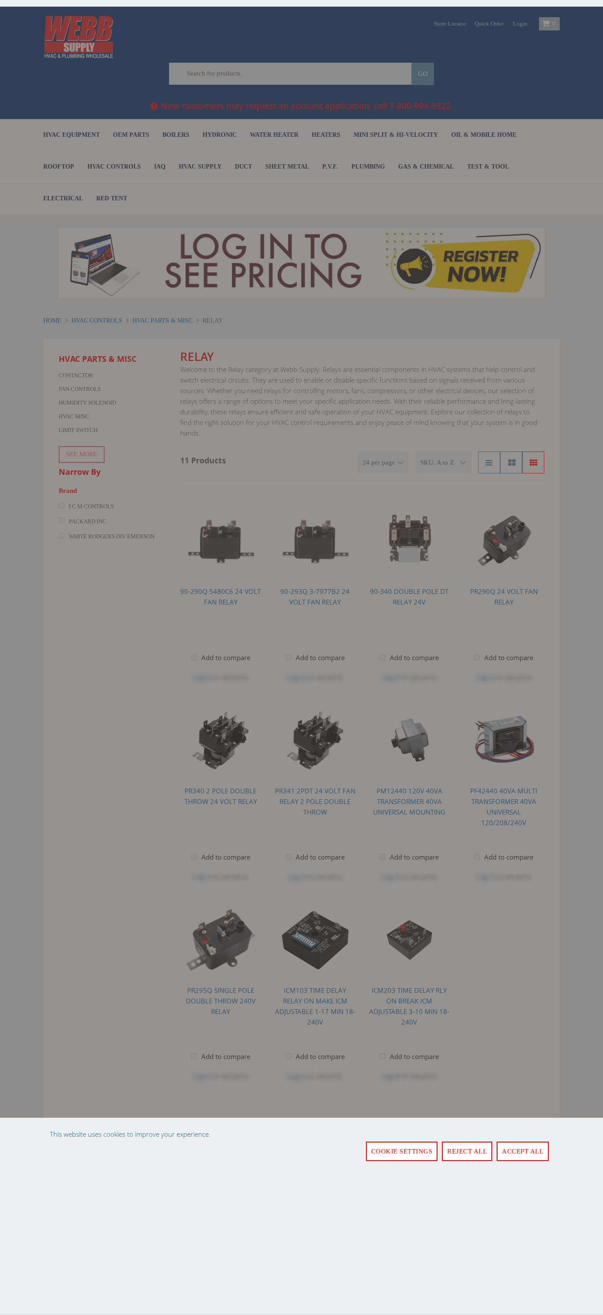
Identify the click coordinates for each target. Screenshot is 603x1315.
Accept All (522, 1151)
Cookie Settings (402, 1151)
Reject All (467, 1151)
